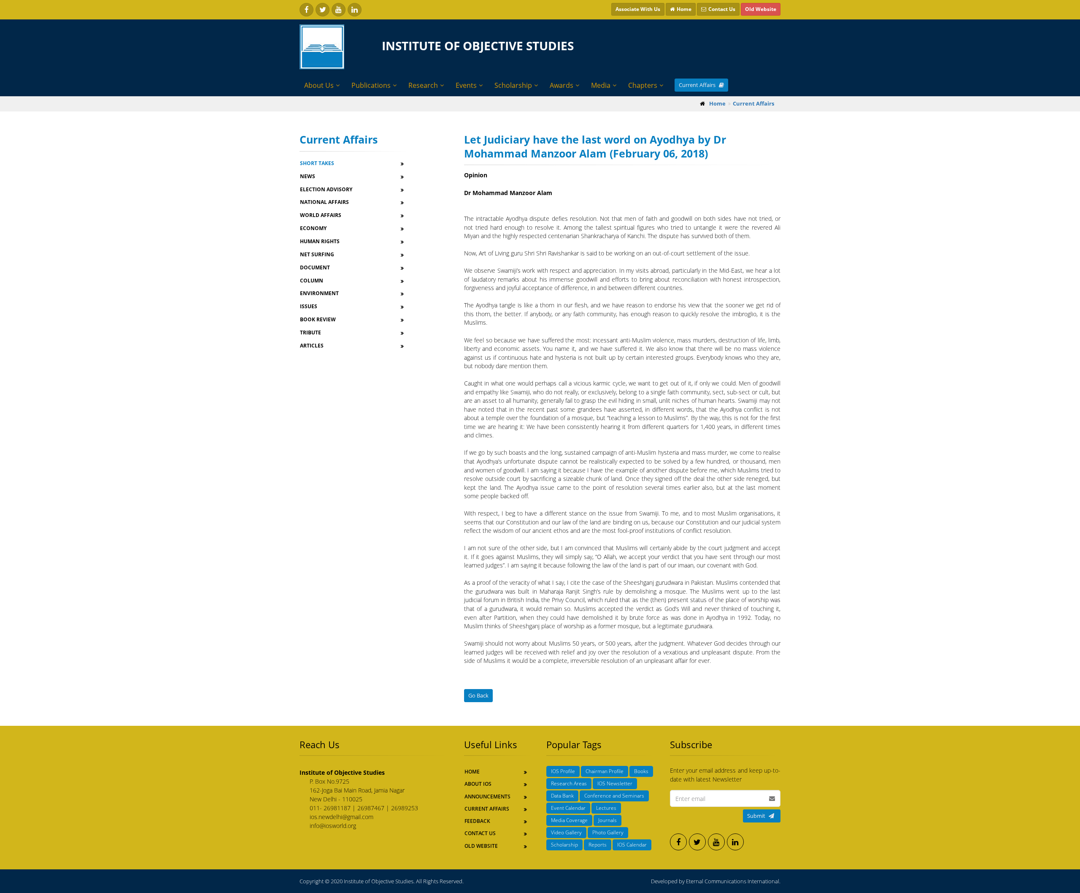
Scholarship (513, 85)
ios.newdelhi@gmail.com (341, 817)
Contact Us (480, 833)
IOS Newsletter (614, 783)
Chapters (642, 85)
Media (600, 85)
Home (472, 771)
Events (466, 85)
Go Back (478, 695)
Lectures (606, 808)
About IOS (477, 784)
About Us (319, 85)
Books (641, 771)
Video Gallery (566, 832)
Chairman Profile (605, 771)
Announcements (487, 796)
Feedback (477, 821)
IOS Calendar (632, 844)
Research (423, 85)
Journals (607, 820)
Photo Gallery (608, 832)
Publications (371, 85)
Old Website (481, 846)
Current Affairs (698, 85)
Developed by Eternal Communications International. (715, 881)
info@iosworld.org (333, 826)
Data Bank (562, 795)
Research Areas (569, 783)
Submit (756, 816)
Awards (561, 85)
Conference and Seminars (614, 795)
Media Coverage (569, 820)
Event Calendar (568, 808)
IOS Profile (563, 771)
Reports (598, 844)
